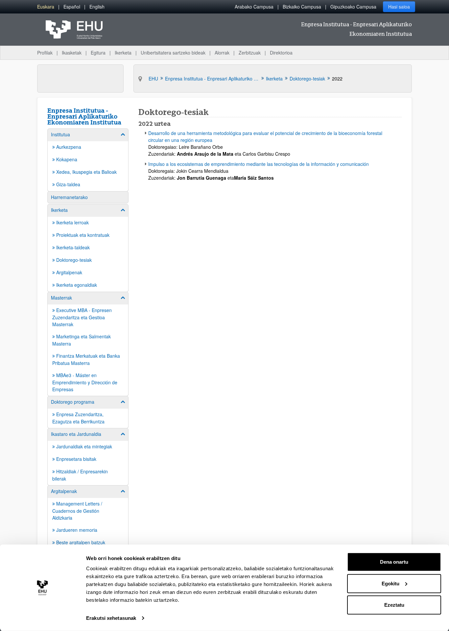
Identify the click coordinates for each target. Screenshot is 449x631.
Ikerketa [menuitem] (123, 52)
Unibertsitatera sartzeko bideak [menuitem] (173, 52)
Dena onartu (394, 562)
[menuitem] (46, 6)
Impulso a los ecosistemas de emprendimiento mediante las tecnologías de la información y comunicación (258, 164)
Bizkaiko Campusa (302, 6)
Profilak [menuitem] (45, 52)
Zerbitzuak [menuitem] (250, 52)
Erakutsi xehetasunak (111, 618)
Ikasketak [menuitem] (72, 52)
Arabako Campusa (254, 6)
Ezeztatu (394, 605)
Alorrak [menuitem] (222, 52)
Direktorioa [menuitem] (281, 52)
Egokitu (390, 583)
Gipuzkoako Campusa (353, 6)
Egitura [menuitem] (98, 52)
